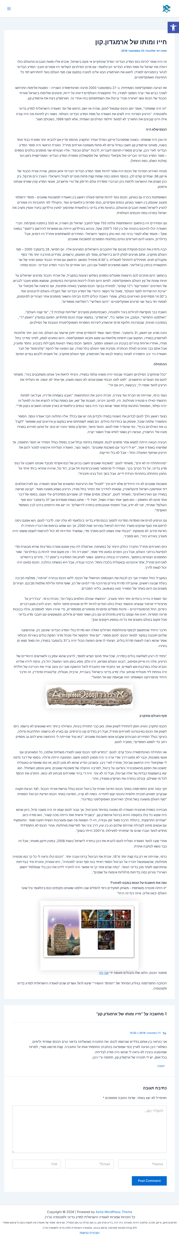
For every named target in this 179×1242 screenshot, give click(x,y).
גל (164, 1033)
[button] (173, 27)
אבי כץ (103, 973)
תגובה (161, 1066)
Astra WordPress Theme (114, 1212)
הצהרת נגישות (90, 1233)
